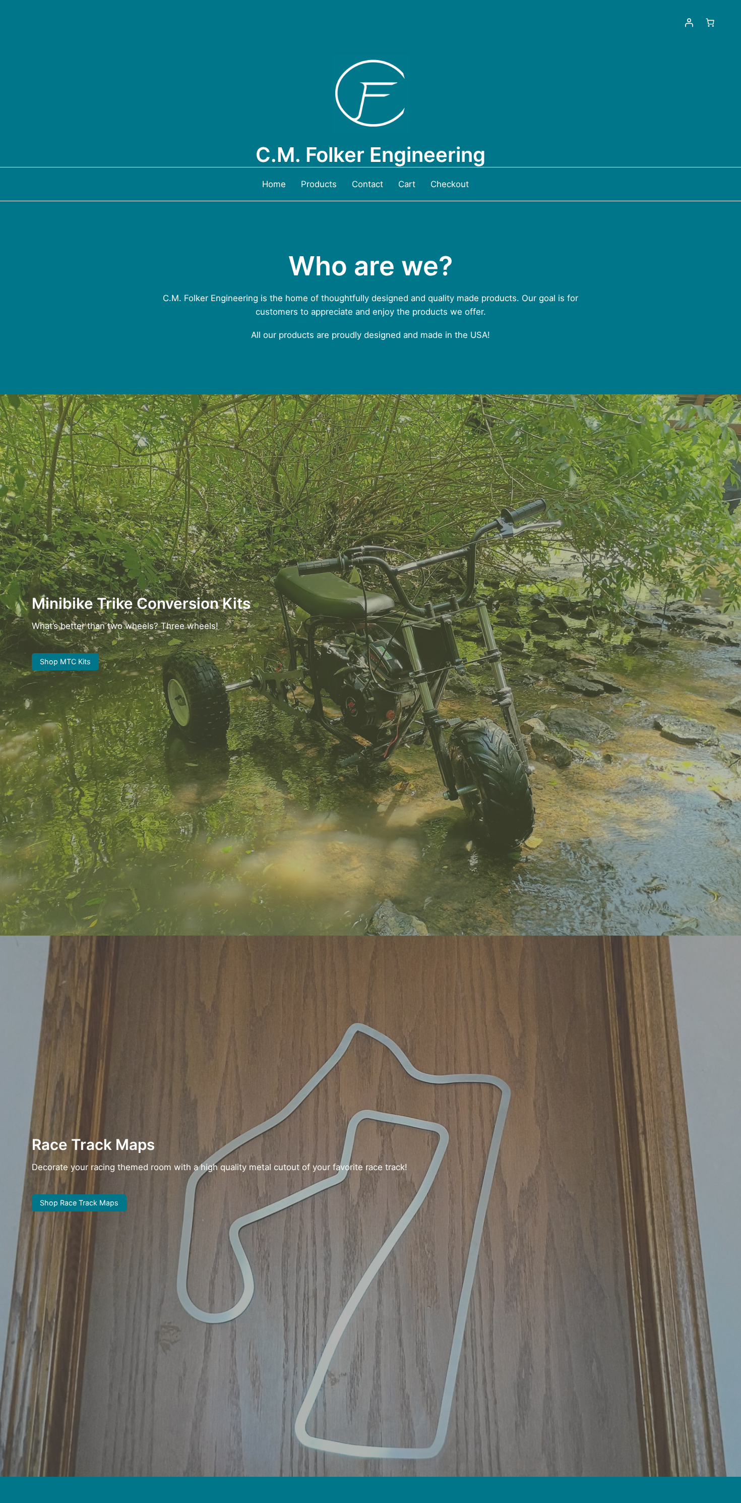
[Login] (689, 22)
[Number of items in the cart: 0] (710, 22)
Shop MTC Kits (65, 661)
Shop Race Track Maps (79, 1202)
